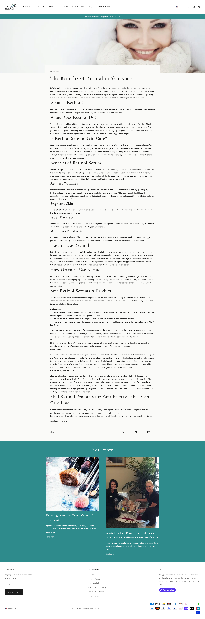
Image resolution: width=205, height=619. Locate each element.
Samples (26, 6)
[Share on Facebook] (111, 432)
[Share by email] (148, 432)
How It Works (62, 6)
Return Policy (93, 596)
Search (91, 574)
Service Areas (94, 579)
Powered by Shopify (93, 608)
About (36, 6)
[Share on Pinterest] (136, 432)
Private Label (93, 583)
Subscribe (14, 592)
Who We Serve (78, 6)
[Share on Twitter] (123, 432)
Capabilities (48, 6)
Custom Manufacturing (97, 587)
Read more (50, 536)
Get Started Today (104, 6)
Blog (90, 6)
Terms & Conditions (96, 591)
